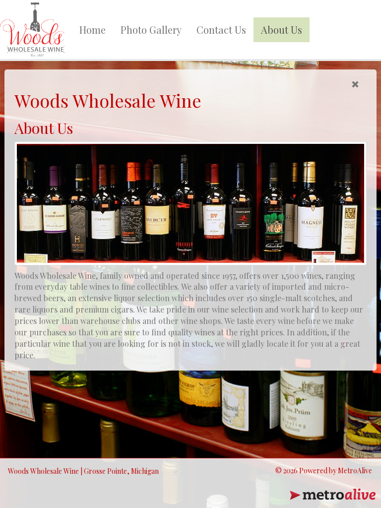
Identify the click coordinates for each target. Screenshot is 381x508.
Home (92, 29)
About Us (281, 29)
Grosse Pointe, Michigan (121, 471)
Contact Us (221, 29)
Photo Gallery (151, 29)
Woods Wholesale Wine (43, 471)
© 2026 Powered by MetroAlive (323, 470)
